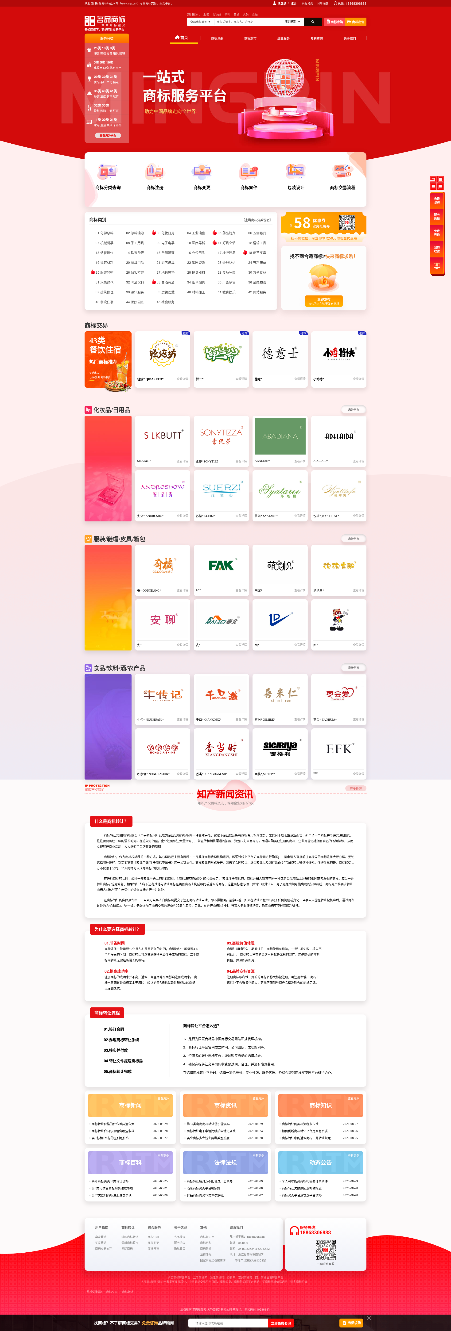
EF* (316, 773)
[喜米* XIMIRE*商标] (280, 695)
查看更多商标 (108, 135)
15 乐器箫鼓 (166, 252)
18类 (106, 48)
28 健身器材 (196, 272)
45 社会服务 (166, 301)
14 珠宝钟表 (135, 252)
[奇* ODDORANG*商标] (162, 566)
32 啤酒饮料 (135, 282)
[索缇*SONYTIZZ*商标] (221, 437)
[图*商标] (280, 621)
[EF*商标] (338, 750)
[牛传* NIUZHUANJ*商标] (162, 695)
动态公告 (334, 1160)
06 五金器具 (257, 232)
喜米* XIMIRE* (265, 719)
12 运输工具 (257, 242)
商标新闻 (144, 1103)
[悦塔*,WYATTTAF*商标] (338, 492)
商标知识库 (207, 1237)
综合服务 (283, 38)
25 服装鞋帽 (104, 272)
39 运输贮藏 (166, 292)
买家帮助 (100, 1243)
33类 (105, 105)
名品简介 (179, 1237)
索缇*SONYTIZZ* (208, 461)
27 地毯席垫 (166, 272)
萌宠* (258, 590)
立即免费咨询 (281, 1323)
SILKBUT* (144, 461)
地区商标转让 (129, 1237)
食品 (255, 14)
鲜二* (200, 379)
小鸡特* (318, 379)
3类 (97, 62)
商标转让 (127, 1292)
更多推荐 (356, 788)
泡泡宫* (318, 590)
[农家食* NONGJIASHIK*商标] (162, 750)
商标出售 (358, 21)
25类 (98, 48)
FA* (198, 590)
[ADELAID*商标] (338, 437)
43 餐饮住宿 (104, 301)
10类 (109, 62)
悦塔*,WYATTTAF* (326, 516)
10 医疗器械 (196, 242)
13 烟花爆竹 (104, 252)
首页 (184, 37)
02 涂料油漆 (135, 232)
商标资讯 (239, 1103)
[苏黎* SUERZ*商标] (221, 492)
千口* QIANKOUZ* (209, 719)
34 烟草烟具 (196, 282)
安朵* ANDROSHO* (150, 516)
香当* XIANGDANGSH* (212, 774)
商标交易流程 (103, 1249)
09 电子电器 (166, 242)
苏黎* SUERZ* (206, 516)
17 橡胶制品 (227, 252)
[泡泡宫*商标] (338, 566)
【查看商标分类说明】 (257, 220)
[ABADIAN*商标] (280, 437)
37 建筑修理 (104, 292)
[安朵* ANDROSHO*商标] (162, 492)
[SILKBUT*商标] (162, 437)
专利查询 (317, 38)
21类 (113, 119)
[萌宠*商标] (280, 566)
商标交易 (111, 1292)
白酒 (236, 14)
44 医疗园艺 (135, 301)
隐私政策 (179, 1249)
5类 (103, 62)
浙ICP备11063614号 (258, 1309)
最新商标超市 (129, 1243)
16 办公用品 (196, 252)
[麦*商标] (221, 621)
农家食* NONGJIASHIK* (153, 774)
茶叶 (227, 14)
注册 (293, 3)
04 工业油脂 (196, 232)
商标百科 (144, 1160)
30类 (106, 76)
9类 (112, 48)
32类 (98, 105)
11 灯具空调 (227, 242)
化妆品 (217, 14)
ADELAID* (320, 461)
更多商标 (353, 409)
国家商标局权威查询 (213, 1260)
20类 (106, 119)
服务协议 (179, 1243)
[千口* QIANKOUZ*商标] (221, 695)
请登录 (282, 3)
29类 (98, 76)
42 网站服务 (257, 292)
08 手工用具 (135, 242)
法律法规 (239, 1160)
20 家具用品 (135, 262)
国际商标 (127, 1249)
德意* (258, 379)
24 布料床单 (257, 262)
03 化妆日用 (166, 232)
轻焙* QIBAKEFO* (150, 379)
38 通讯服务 (135, 292)
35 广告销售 (227, 282)
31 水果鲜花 (104, 282)
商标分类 (307, 3)
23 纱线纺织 (227, 262)
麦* (198, 645)
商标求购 (337, 21)
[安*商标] (162, 621)
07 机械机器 (104, 242)
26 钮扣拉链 (135, 272)
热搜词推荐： (95, 1292)
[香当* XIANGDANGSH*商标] (221, 750)
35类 (98, 90)
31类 (113, 76)
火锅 (246, 14)
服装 (206, 14)
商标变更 (153, 1243)
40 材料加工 (196, 292)
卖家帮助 (100, 1237)
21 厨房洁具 (166, 262)
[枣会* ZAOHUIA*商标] (338, 695)
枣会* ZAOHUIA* (325, 719)
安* (139, 645)
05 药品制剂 (227, 232)
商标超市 (250, 38)
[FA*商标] (221, 566)
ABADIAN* (262, 461)
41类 (113, 90)
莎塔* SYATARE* (266, 516)
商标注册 (217, 38)
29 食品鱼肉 (227, 272)
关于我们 (350, 38)
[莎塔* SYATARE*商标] (280, 492)
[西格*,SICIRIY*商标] (280, 750)
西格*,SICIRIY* (265, 774)
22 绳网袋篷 (196, 262)
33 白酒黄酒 (166, 282)
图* (257, 645)
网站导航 (322, 3)
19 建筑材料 (104, 262)
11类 (98, 119)
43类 (106, 90)
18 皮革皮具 (257, 252)
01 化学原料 (104, 232)
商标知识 (334, 1103)
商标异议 (153, 1249)
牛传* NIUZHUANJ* (150, 719)
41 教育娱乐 (227, 292)
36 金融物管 (257, 282)
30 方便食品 (257, 272)
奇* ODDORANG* (149, 590)
